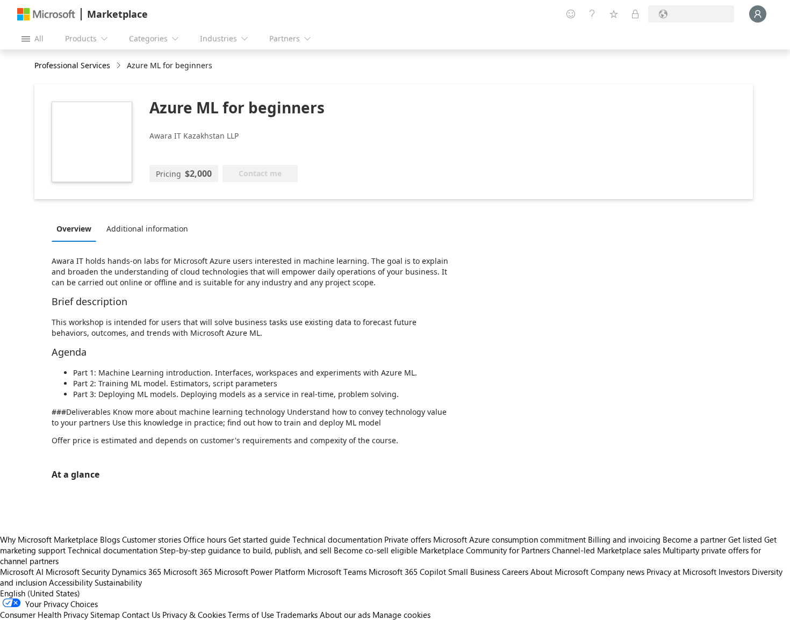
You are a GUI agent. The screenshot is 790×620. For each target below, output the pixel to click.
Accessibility (70, 582)
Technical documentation (337, 539)
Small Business (474, 571)
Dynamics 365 (136, 571)
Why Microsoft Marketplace (49, 539)
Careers (515, 571)
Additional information (147, 229)
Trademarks (297, 614)
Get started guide (259, 539)
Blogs (110, 539)
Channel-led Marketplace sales (606, 550)
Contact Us (141, 614)
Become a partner (694, 539)
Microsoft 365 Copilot (407, 571)
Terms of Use (251, 614)
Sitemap (105, 614)
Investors (734, 571)
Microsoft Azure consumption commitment (510, 539)
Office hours (204, 539)
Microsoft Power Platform (259, 571)
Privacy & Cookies (194, 614)
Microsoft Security (78, 571)
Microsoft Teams (337, 571)
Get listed (745, 539)
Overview (73, 229)
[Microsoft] (46, 14)
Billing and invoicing (624, 539)
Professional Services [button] (72, 65)
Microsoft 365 (187, 571)
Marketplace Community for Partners (485, 550)
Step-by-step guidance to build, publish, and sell (246, 550)
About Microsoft (559, 571)
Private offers (407, 539)
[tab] (77, 228)
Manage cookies (401, 614)
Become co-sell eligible (376, 550)
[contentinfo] (120, 66)
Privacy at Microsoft (681, 571)
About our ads (345, 614)
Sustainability (118, 582)
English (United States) (40, 593)
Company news (617, 571)
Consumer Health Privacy (44, 614)
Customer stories (151, 539)
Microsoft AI (22, 571)
